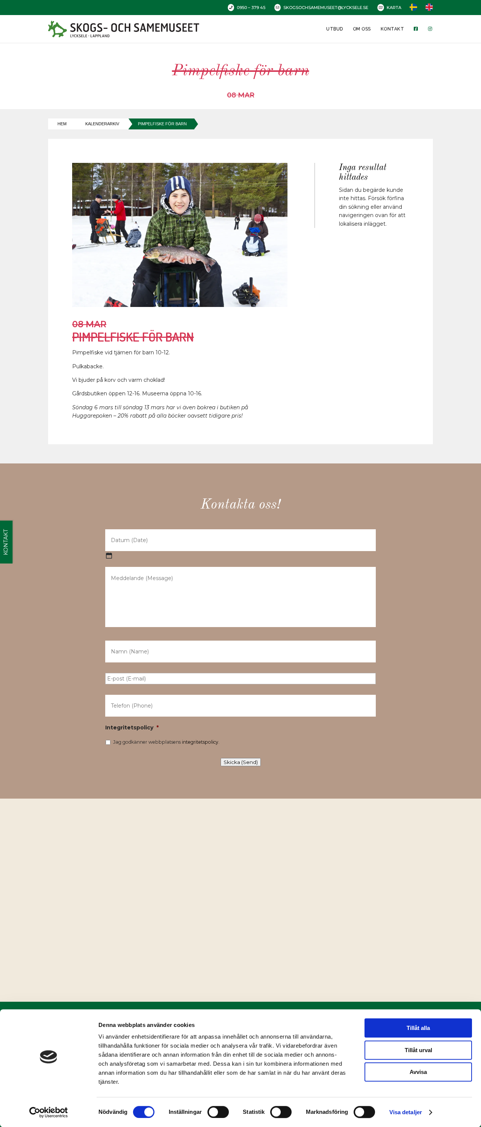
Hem (62, 124)
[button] (243, 892)
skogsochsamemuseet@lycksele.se (325, 7)
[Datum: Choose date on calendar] (109, 555)
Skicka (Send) (241, 762)
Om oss (362, 29)
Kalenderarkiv (102, 124)
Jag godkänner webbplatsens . (166, 742)
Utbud (334, 29)
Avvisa (418, 1072)
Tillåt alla (418, 1028)
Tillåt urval (418, 1050)
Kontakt (392, 29)
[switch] (218, 1112)
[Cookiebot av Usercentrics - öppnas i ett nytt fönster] (49, 1112)
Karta (394, 7)
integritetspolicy (200, 742)
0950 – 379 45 (251, 7)
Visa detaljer (405, 1112)
